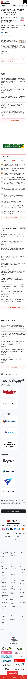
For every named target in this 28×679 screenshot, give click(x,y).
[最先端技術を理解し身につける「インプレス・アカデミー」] (19, 669)
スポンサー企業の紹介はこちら (13, 511)
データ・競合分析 (13, 583)
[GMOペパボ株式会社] (9, 445)
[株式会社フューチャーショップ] (9, 421)
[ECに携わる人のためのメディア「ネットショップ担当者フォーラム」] (19, 661)
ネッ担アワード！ (13, 553)
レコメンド (4, 586)
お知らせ (21, 616)
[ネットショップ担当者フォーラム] (13, 523)
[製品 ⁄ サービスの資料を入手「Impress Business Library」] (6, 665)
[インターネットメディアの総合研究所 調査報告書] (19, 653)
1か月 (21, 160)
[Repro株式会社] (8, 461)
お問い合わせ (7, 536)
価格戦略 (4, 592)
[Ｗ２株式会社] (8, 481)
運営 (20, 589)
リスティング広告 (13, 569)
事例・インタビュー (22, 620)
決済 (12, 603)
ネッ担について (5, 556)
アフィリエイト (22, 569)
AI (22, 5)
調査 (20, 606)
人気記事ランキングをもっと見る (14, 217)
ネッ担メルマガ (22, 552)
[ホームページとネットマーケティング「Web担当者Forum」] (6, 653)
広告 (3, 575)
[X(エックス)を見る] (11, 529)
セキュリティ (22, 596)
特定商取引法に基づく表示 (20, 538)
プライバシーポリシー (9, 538)
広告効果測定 (4, 589)
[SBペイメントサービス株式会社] (9, 404)
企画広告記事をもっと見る (14, 307)
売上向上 (4, 578)
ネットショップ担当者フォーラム (5, 2)
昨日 (5, 160)
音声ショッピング (13, 575)
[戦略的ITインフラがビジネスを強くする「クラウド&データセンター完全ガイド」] (6, 649)
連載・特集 (3, 5)
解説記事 (4, 630)
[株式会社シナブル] (8, 492)
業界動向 (4, 606)
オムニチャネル (5, 599)
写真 (12, 586)
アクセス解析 (13, 580)
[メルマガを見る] (3, 529)
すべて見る (14, 367)
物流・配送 (22, 592)
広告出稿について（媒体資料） (20, 534)
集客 (20, 566)
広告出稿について (13, 556)
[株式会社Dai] (9, 433)
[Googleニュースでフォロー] (19, 529)
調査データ (13, 619)
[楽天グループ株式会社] (9, 392)
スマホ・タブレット (5, 583)
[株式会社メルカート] (8, 471)
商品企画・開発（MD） (5, 596)
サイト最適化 (22, 580)
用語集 (2, 373)
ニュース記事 (13, 630)
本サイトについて (8, 533)
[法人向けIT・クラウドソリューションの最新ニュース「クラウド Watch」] (6, 657)
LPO (3, 580)
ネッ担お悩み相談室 (5, 553)
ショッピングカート (4, 603)
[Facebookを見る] (7, 529)
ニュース (3, 616)
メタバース (13, 566)
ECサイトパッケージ (22, 600)
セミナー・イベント (13, 616)
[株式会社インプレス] (13, 640)
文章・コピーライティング (13, 589)
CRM (21, 578)
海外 (10, 5)
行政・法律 (13, 606)
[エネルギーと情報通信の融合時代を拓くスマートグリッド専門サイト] (6, 661)
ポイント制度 (22, 583)
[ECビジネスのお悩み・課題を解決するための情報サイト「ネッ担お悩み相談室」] (12, 674)
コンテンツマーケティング (5, 569)
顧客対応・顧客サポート (14, 592)
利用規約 (17, 536)
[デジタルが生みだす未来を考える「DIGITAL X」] (19, 665)
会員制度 (12, 578)
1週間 (13, 160)
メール (12, 572)
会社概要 (6, 541)
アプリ (21, 575)
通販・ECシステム (22, 603)
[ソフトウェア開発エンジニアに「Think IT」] (19, 649)
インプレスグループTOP (20, 541)
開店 (12, 599)
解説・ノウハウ (4, 619)
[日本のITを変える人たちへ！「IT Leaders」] (19, 657)
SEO (3, 572)
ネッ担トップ (3, 372)
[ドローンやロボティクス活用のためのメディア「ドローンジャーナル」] (6, 669)
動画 (20, 586)
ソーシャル (22, 572)
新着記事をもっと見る (14, 120)
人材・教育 (13, 596)
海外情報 (14, 5)
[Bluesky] (15, 529)
